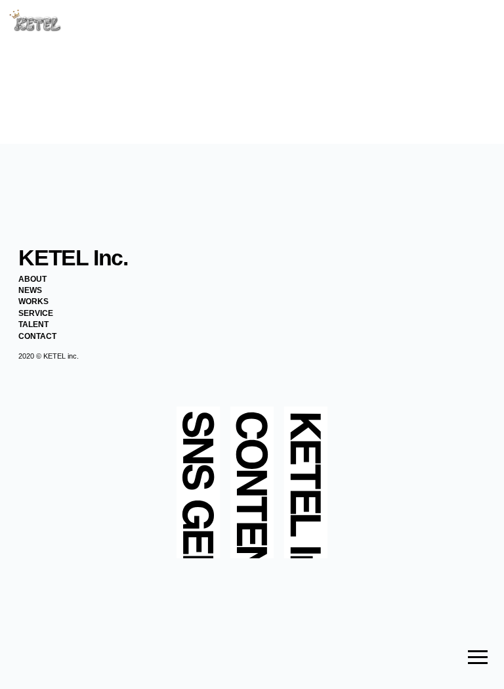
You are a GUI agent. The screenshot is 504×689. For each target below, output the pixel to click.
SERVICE (35, 313)
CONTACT (37, 336)
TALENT (33, 324)
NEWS (30, 290)
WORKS (33, 301)
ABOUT (32, 279)
